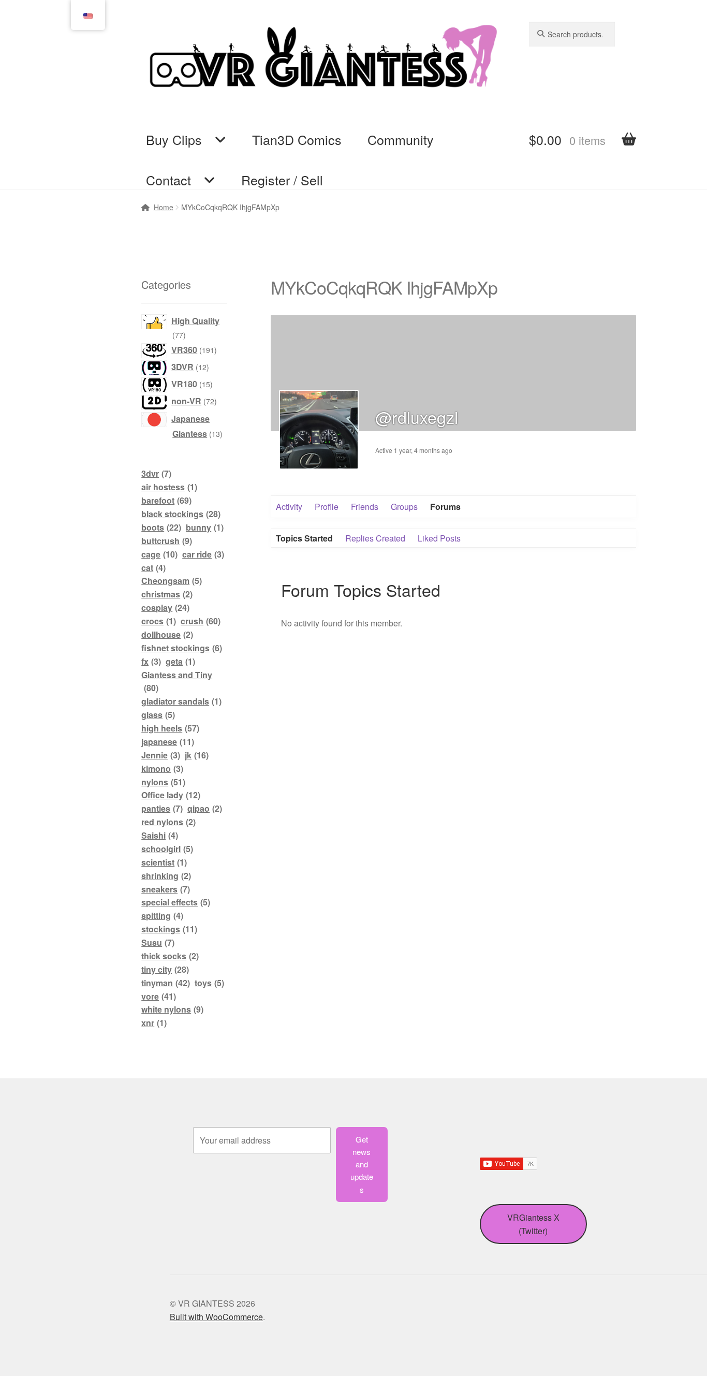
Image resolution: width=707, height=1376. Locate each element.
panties (162, 808)
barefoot (166, 500)
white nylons (172, 1009)
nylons (163, 782)
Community (400, 139)
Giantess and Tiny (176, 681)
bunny (205, 527)
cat (153, 568)
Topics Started (304, 538)
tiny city (165, 969)
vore (158, 996)
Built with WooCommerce (216, 1317)
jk (197, 755)
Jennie (160, 755)
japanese (167, 742)
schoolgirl (167, 849)
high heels (170, 728)
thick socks (170, 956)
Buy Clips (174, 139)
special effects (175, 902)
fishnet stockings (181, 648)
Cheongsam (171, 581)
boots (161, 527)
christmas (167, 594)
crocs (158, 621)
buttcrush (166, 541)
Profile (326, 507)
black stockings (180, 514)
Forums (445, 507)
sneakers (165, 889)
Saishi (159, 835)
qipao (204, 808)
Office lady (170, 795)
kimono (162, 768)
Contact (168, 179)
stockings (169, 929)
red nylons (168, 822)
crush (200, 621)
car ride (203, 554)
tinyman (165, 983)
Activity (289, 507)
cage (159, 554)
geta (180, 661)
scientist (164, 862)
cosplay (165, 607)
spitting (162, 915)
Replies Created (375, 538)
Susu (157, 942)
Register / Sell (282, 179)
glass (158, 715)
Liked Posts (439, 538)
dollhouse (167, 634)
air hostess (169, 487)
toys (209, 983)
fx (151, 661)
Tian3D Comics (297, 139)
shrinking (166, 876)
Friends (364, 507)
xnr (154, 1023)
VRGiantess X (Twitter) (533, 1224)
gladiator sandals (181, 701)
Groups (404, 507)
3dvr (156, 473)
